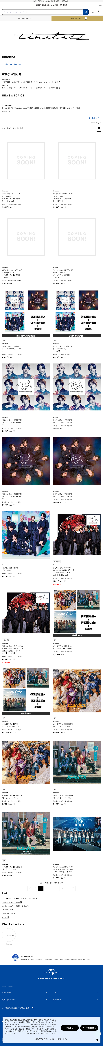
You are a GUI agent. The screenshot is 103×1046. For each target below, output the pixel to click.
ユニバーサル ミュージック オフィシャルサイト (20, 899)
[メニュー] (100, 5)
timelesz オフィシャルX (11, 902)
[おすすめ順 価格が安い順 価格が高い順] (95, 122)
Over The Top (7, 913)
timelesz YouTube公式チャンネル (14, 906)
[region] (26, 18)
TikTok (5, 917)
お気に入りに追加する (13, 64)
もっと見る (93, 118)
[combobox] (45, 11)
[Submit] (86, 12)
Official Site (7, 910)
